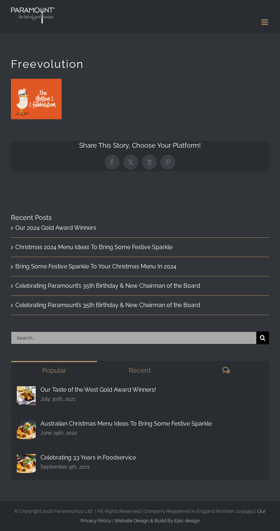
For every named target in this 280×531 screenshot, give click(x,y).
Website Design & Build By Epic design (157, 520)
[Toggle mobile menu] (265, 22)
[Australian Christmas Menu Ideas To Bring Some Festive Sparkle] (26, 425)
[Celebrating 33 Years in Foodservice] (26, 459)
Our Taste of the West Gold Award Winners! (98, 389)
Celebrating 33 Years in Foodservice (88, 457)
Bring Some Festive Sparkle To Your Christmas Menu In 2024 (95, 266)
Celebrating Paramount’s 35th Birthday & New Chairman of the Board (107, 285)
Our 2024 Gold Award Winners (55, 227)
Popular (54, 370)
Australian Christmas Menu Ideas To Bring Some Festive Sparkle (126, 423)
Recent (140, 370)
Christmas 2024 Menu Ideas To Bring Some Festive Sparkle (93, 247)
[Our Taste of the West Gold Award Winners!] (26, 391)
